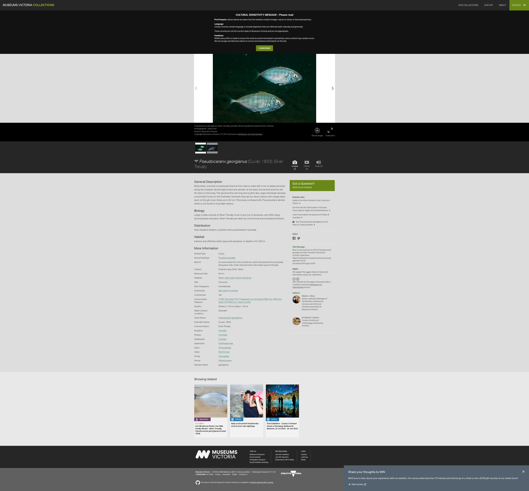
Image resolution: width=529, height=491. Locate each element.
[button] (519, 5)
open (308, 272)
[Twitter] (298, 239)
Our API (488, 5)
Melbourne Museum (257, 454)
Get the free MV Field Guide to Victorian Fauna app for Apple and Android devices (310, 209)
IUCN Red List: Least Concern (237, 302)
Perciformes (224, 352)
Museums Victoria (28, 5)
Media (303, 460)
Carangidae (223, 356)
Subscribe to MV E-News (284, 460)
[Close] (523, 472)
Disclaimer (226, 474)
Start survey (357, 484)
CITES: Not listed (226, 299)
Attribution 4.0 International (250, 134)
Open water (230, 278)
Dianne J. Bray (308, 296)
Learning (304, 457)
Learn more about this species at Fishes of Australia (310, 216)
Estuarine (247, 278)
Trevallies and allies (227, 258)
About (502, 5)
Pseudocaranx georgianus (230, 318)
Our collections (468, 5)
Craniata (222, 339)
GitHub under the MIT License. (262, 482)
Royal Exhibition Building (259, 462)
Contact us (243, 474)
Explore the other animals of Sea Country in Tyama (311, 201)
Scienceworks (255, 457)
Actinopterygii (224, 348)
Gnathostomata (225, 343)
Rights (234, 474)
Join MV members (282, 454)
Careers (304, 454)
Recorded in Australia (228, 291)
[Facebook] (294, 239)
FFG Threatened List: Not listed (248, 299)
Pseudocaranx (225, 361)
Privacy (218, 474)
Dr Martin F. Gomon (310, 318)
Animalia (222, 331)
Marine (239, 278)
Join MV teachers (281, 457)
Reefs (221, 278)
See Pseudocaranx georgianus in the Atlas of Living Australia (310, 223)
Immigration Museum (257, 460)
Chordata (222, 335)
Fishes (221, 254)
